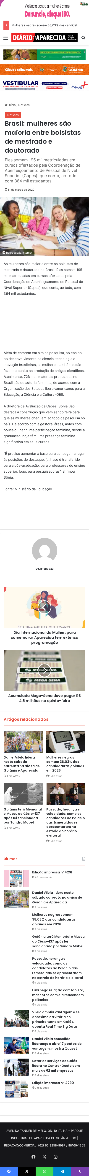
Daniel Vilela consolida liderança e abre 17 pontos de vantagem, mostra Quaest (57, 1044)
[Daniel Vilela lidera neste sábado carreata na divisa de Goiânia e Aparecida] (23, 742)
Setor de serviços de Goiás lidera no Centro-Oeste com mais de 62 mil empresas (56, 1066)
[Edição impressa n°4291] (16, 878)
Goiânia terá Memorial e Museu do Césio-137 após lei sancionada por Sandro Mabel (23, 816)
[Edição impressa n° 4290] (16, 1089)
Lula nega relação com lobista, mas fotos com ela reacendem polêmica (58, 995)
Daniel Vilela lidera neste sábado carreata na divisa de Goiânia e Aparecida (22, 764)
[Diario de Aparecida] (44, 37)
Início (12, 105)
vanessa (44, 568)
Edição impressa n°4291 (52, 872)
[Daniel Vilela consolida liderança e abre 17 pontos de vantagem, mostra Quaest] (16, 1045)
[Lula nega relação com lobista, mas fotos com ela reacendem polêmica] (16, 996)
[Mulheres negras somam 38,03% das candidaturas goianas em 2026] (65, 742)
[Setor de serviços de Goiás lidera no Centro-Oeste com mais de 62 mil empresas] (16, 1067)
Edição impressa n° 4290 (53, 1083)
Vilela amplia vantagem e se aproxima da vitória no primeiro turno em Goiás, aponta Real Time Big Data (56, 1019)
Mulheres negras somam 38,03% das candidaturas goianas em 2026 (65, 764)
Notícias (24, 105)
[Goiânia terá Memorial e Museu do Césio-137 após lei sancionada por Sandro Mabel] (23, 794)
